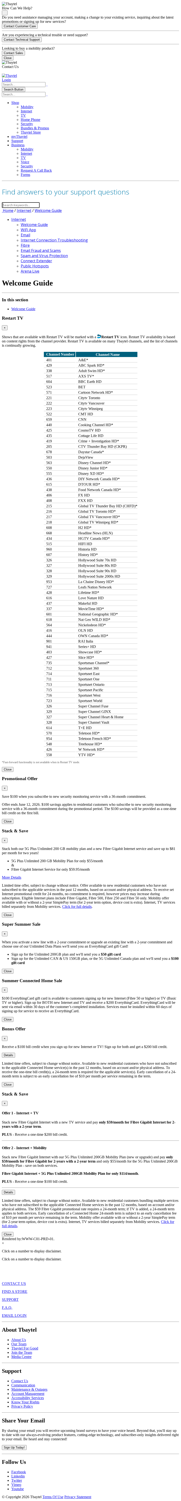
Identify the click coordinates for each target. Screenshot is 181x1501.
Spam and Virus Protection (44, 255)
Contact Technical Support (22, 39)
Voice (25, 162)
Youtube (17, 1489)
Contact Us (19, 1381)
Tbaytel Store (31, 132)
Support (17, 141)
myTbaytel (19, 137)
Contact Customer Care (20, 26)
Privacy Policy (22, 1406)
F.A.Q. (7, 1308)
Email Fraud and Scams (41, 250)
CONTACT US (14, 1284)
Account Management (27, 1394)
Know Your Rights (25, 1402)
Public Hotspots (35, 266)
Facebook (18, 1472)
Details (8, 1055)
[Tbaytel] (9, 76)
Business (18, 145)
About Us (18, 1340)
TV (23, 115)
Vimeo (16, 1485)
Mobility (27, 107)
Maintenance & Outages (29, 1389)
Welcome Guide (48, 210)
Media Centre (21, 1357)
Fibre (25, 245)
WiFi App (28, 229)
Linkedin (18, 1476)
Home (7, 210)
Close (8, 58)
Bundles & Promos (35, 128)
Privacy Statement (77, 1497)
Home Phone (30, 120)
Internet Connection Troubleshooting (54, 240)
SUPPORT (10, 1300)
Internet (26, 111)
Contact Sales (13, 53)
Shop (15, 103)
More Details (11, 877)
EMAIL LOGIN (14, 1316)
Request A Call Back (36, 170)
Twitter (16, 1480)
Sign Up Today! (14, 1447)
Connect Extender (36, 260)
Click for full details (77, 907)
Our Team (18, 1344)
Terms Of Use (52, 1497)
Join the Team (21, 1352)
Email (25, 235)
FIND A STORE (14, 1292)
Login (6, 80)
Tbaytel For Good (24, 1348)
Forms (25, 175)
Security (27, 124)
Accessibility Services (27, 1398)
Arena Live (30, 271)
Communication (23, 1385)
